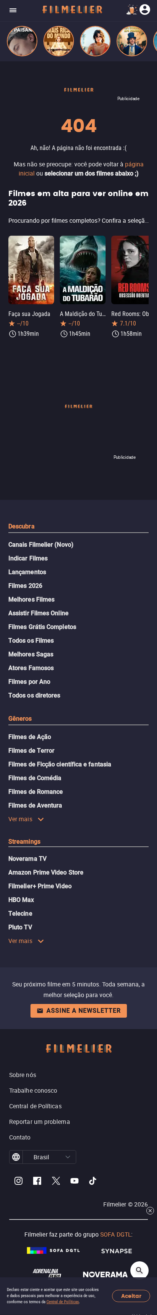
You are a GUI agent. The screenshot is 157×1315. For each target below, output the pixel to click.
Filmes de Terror (31, 750)
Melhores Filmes (31, 599)
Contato (20, 1137)
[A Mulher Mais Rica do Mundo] (58, 41)
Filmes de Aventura (35, 805)
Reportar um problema (39, 1121)
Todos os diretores (34, 695)
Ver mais (20, 819)
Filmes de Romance (35, 791)
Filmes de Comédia (34, 778)
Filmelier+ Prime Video (40, 886)
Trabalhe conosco (33, 1090)
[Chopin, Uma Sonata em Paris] (132, 41)
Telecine (20, 913)
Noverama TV (27, 858)
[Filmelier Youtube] (74, 1181)
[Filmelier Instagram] (18, 1181)
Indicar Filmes (28, 558)
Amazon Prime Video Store (45, 872)
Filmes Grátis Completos (42, 626)
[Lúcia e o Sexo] (95, 41)
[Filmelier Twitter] (55, 1181)
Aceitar (131, 1296)
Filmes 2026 (25, 585)
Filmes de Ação (29, 736)
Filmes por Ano (29, 681)
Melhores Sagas (30, 654)
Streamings (24, 841)
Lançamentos (27, 572)
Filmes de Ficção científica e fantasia (59, 764)
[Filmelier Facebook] (37, 1181)
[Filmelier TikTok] (93, 1181)
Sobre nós (22, 1075)
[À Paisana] (22, 41)
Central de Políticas (62, 1301)
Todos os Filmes (31, 640)
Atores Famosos (31, 668)
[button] (68, 1157)
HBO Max (21, 899)
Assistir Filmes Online (38, 613)
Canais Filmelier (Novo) (41, 544)
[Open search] (139, 1270)
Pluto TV (20, 927)
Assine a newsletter (83, 1010)
